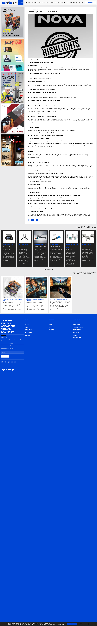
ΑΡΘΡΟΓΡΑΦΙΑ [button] (27, 2)
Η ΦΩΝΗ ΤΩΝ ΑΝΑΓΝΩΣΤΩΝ (78, 327)
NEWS (50, 323)
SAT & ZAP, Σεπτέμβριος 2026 (58, 299)
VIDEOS (57, 2)
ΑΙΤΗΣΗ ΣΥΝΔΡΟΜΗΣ (70, 2)
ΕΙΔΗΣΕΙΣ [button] (20, 2)
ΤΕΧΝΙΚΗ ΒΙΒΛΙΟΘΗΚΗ (77, 329)
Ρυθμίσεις (81, 624)
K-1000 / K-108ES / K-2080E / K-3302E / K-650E (72, 246)
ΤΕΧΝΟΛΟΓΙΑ (75, 335)
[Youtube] (12, 362)
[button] (95, 317)
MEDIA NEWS (51, 329)
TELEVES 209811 (54, 245)
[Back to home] (8, 2)
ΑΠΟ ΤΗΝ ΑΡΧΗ (75, 326)
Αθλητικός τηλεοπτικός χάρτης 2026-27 (35, 299)
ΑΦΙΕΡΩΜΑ (75, 323)
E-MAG (43, 2)
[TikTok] (5, 362)
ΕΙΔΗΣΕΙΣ (27, 324)
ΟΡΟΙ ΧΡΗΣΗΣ (27, 335)
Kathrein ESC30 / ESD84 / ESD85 (87, 245)
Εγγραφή (5, 356)
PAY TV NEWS (51, 331)
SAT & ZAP (51, 327)
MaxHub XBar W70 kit (40, 245)
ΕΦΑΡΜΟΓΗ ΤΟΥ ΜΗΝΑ (77, 337)
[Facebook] (2, 362)
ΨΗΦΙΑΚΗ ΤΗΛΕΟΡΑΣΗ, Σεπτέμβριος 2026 (12, 299)
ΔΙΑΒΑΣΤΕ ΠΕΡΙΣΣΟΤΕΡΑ (48, 269)
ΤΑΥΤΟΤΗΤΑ (62, 2)
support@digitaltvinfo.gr (11, 346)
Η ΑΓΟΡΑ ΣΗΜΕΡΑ (52, 326)
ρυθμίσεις (61, 624)
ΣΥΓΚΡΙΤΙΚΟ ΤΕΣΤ (76, 324)
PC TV (74, 334)
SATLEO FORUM (79, 2)
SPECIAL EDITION (50, 2)
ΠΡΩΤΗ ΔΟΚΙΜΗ (76, 332)
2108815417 (12, 343)
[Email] (15, 362)
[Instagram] (9, 362)
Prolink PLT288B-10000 (23, 245)
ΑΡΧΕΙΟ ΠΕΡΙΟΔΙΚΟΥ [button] (36, 2)
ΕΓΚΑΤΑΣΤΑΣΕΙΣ (76, 331)
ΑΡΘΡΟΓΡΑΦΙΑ (27, 326)
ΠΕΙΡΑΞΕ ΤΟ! (75, 339)
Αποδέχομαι (72, 624)
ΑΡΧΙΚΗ (15, 2)
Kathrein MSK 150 (8, 245)
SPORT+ (50, 324)
